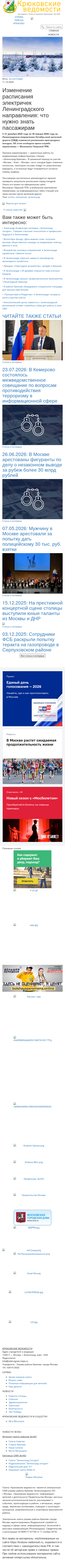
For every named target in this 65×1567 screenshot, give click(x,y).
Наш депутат (15, 1386)
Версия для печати (15, 203)
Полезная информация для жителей (28, 1383)
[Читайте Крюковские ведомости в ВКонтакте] (37, 18)
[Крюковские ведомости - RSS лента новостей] (43, 18)
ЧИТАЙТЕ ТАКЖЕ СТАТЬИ (31, 315)
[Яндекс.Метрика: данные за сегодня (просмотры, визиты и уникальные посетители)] (34, 1475)
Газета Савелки (17, 1441)
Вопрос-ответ (16, 1380)
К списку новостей (13, 209)
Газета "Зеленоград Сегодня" (24, 1460)
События (13, 1399)
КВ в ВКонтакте (16, 1421)
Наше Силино (16, 1447)
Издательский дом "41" (20, 1466)
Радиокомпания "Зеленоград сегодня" (28, 1463)
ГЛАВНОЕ (55, 30)
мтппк (11, 197)
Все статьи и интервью (32, 655)
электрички (21, 197)
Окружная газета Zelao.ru (22, 1469)
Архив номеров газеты (20, 1376)
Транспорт (14, 1405)
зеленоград (34, 197)
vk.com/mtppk (16, 78)
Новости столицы (18, 1395)
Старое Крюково (17, 1444)
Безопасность (16, 1408)
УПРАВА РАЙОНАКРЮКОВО (18, 20)
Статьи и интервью (12, 361)
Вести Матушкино (18, 1450)
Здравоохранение (18, 1402)
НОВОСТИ (54, 34)
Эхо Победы (15, 1411)
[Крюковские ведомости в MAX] (33, 18)
